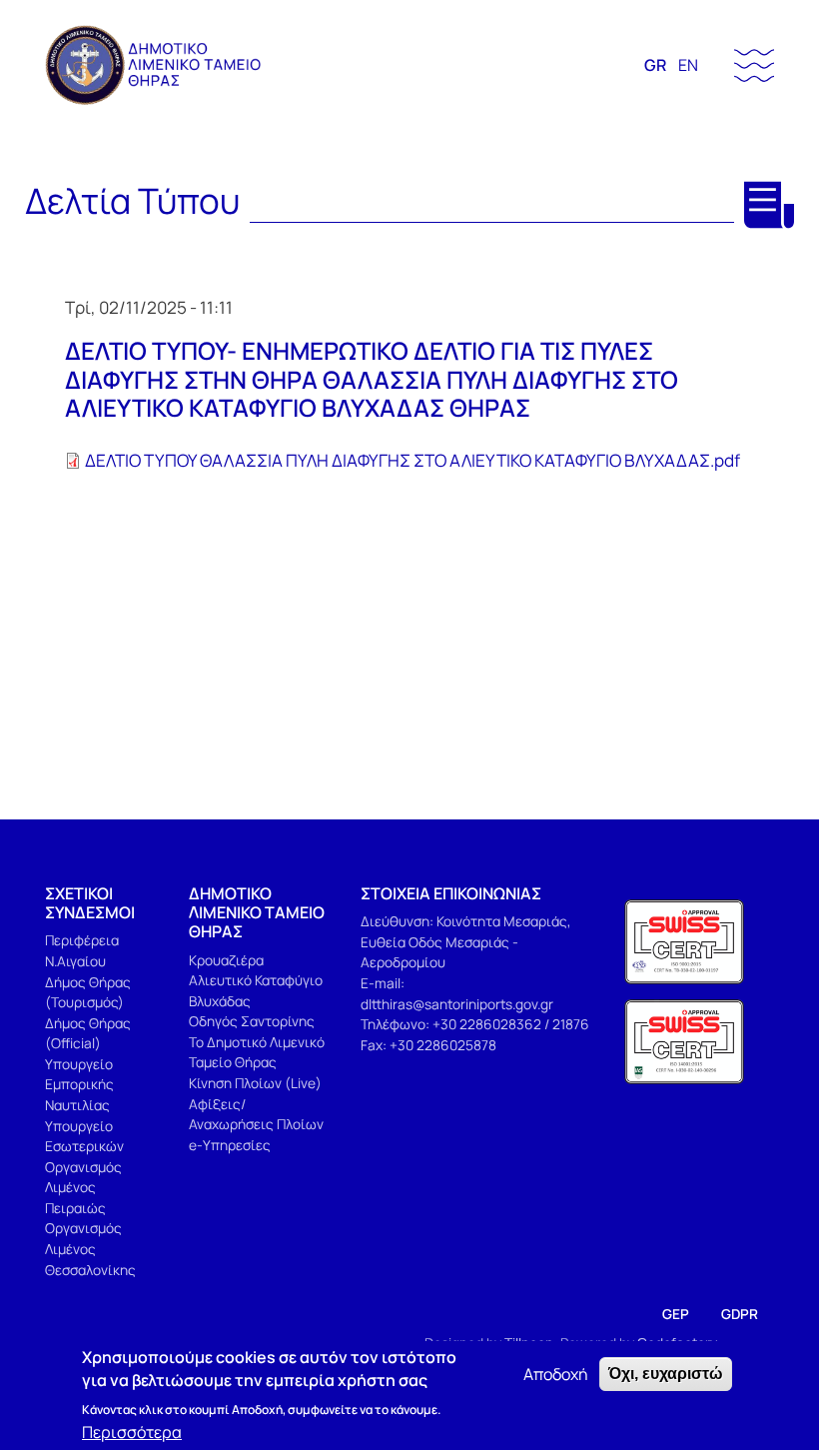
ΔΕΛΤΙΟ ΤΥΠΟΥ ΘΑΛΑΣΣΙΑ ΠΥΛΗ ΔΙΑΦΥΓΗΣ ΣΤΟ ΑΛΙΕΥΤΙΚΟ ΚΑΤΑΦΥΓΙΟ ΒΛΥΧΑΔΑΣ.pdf (412, 460)
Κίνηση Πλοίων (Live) (255, 1082)
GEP (675, 1313)
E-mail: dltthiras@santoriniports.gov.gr (457, 993)
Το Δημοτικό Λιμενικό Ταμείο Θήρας (257, 1052)
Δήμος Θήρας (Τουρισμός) (88, 992)
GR (655, 65)
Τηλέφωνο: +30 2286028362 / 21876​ (475, 1023)
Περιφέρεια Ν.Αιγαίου (82, 950)
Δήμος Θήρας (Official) (88, 1033)
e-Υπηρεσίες (230, 1144)
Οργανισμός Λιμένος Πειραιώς (83, 1187)
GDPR (739, 1313)
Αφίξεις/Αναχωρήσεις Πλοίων (256, 1114)
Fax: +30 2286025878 (428, 1044)
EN (688, 65)
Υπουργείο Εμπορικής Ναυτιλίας (79, 1084)
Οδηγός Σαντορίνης (252, 1020)
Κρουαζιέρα (226, 959)
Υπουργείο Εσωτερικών (84, 1136)
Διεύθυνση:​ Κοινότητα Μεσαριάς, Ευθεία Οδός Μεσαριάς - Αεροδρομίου (466, 941)
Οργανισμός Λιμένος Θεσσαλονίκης (90, 1248)
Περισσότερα (132, 1432)
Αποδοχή (555, 1374)
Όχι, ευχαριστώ (665, 1373)
